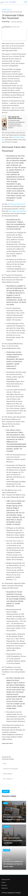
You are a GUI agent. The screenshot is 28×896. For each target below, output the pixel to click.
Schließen (14, 460)
